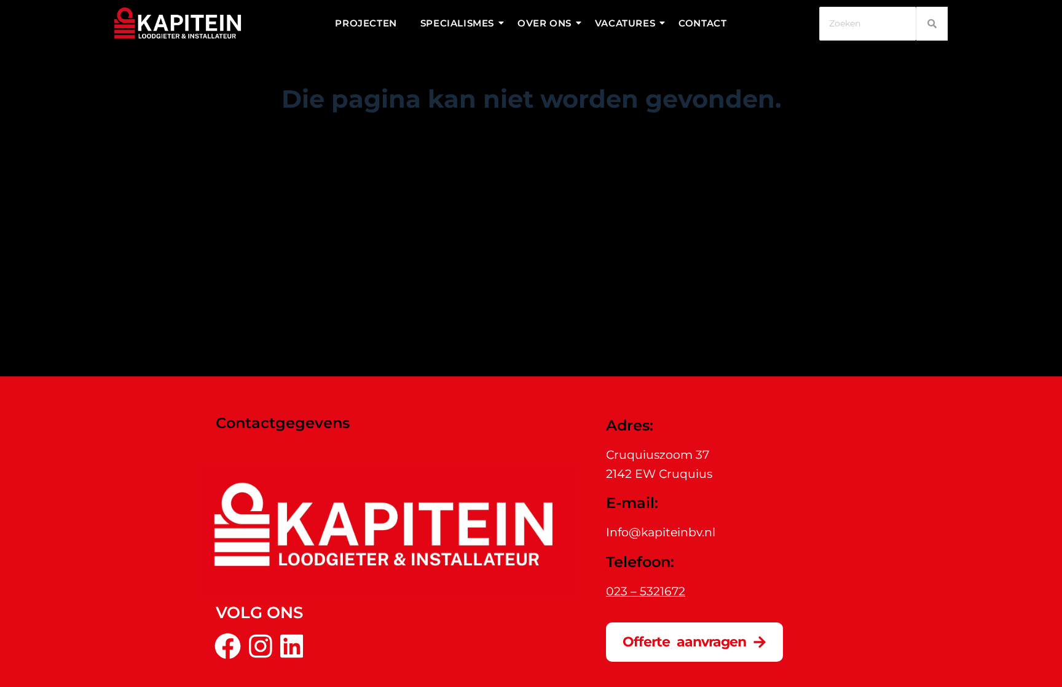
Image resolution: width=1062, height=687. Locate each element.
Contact (702, 23)
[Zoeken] (932, 24)
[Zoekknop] (641, 183)
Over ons (544, 23)
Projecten (365, 23)
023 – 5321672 (645, 591)
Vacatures (625, 23)
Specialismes (457, 23)
